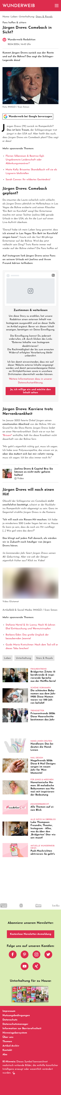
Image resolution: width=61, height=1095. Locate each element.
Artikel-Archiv (11, 1046)
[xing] (36, 967)
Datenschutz (10, 1020)
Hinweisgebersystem (15, 1033)
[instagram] (36, 955)
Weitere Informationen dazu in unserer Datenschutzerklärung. (30, 381)
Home (6, 16)
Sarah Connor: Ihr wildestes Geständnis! (28, 179)
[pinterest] (24, 955)
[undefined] (15, 908)
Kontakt (7, 1050)
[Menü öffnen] (56, 5)
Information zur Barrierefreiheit (22, 1028)
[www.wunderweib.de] (19, 5)
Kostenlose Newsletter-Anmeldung (30, 934)
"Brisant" (8, 435)
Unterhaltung (26, 16)
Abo (5, 1054)
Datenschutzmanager (15, 1024)
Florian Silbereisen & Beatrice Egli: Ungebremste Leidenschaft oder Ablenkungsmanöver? (25, 160)
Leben (14, 16)
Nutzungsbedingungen (16, 1015)
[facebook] (12, 955)
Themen (7, 1041)
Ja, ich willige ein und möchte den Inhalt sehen (30, 391)
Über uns (8, 1037)
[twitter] (48, 955)
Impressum (9, 1011)
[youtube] (24, 967)
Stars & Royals (44, 16)
